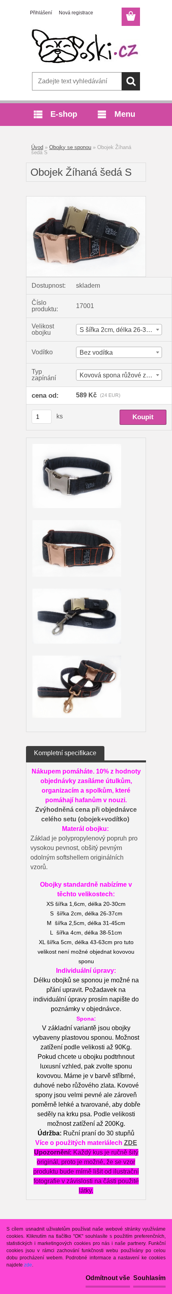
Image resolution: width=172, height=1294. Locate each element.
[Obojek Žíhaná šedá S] (86, 199)
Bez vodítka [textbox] (96, 352)
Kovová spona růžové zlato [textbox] (118, 375)
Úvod (37, 147)
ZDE (130, 1142)
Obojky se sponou (70, 147)
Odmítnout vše (108, 1277)
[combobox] (119, 329)
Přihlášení (41, 13)
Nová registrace (76, 13)
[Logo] (86, 47)
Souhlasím (149, 1277)
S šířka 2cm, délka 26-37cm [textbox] (119, 329)
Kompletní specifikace (65, 753)
